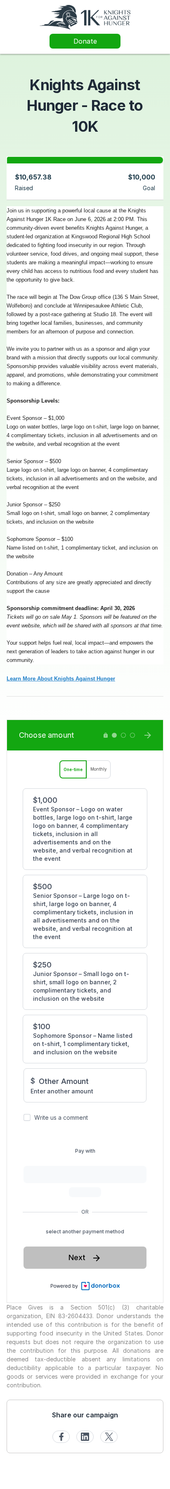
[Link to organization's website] (85, 16)
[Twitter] (109, 1437)
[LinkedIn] (85, 1437)
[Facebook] (61, 1437)
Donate (85, 41)
